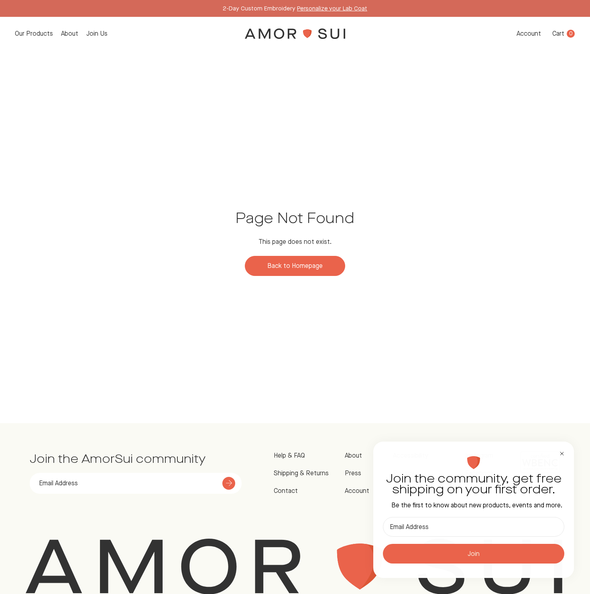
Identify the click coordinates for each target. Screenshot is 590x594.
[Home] (295, 33)
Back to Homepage (295, 266)
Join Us (97, 33)
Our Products (34, 33)
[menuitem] (34, 34)
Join (474, 553)
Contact (286, 491)
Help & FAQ (289, 455)
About (69, 33)
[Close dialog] (562, 454)
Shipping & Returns (301, 473)
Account (529, 33)
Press (353, 473)
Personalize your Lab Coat (332, 8)
